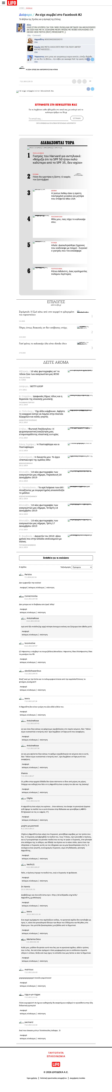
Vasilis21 (31, 864)
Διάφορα (29, 8)
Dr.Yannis (25, 887)
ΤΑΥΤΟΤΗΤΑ (56, 1053)
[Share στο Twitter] (92, 89)
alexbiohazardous (33, 671)
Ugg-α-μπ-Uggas (32, 994)
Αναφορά (23, 588)
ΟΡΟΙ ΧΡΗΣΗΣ (41, 123)
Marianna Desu (34, 939)
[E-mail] (84, 81)
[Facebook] (88, 59)
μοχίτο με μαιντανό (30, 826)
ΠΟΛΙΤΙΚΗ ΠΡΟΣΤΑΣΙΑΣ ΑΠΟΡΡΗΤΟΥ (62, 123)
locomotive (30, 643)
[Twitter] (92, 59)
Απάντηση (50, 588)
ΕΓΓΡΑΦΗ (77, 118)
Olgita (30, 798)
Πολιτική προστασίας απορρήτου (53, 1078)
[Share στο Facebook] (88, 89)
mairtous (29, 970)
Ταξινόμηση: (66, 567)
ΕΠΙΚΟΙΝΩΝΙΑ (56, 1056)
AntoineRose (33, 618)
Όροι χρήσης (32, 1078)
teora (27, 698)
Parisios (28, 574)
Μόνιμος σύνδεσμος (36, 588)
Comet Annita (31, 596)
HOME (21, 8)
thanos (24, 773)
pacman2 (29, 1022)
